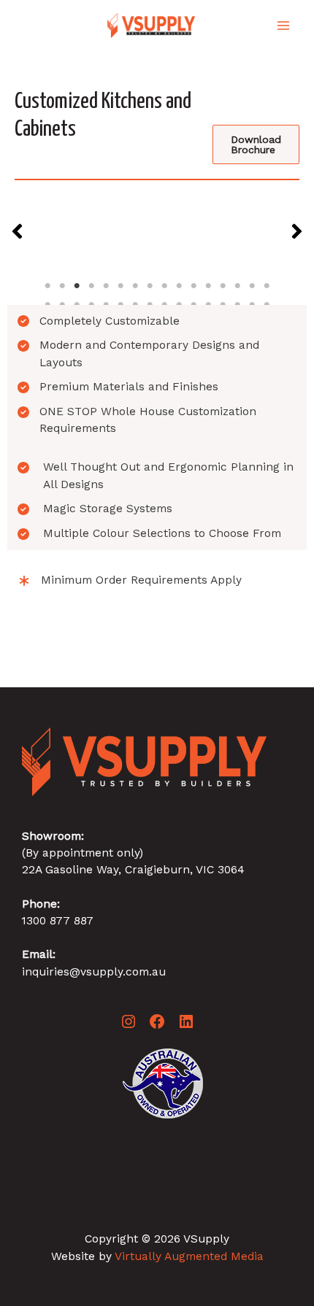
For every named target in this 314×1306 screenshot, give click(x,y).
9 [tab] (164, 286)
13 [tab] (222, 286)
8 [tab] (149, 286)
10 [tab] (179, 286)
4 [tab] (91, 286)
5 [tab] (106, 286)
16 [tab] (266, 286)
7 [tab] (135, 286)
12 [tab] (208, 286)
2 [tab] (62, 286)
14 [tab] (237, 286)
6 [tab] (120, 286)
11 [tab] (193, 286)
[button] (17, 232)
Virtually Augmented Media (189, 1256)
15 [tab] (252, 286)
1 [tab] (47, 286)
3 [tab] (76, 286)
